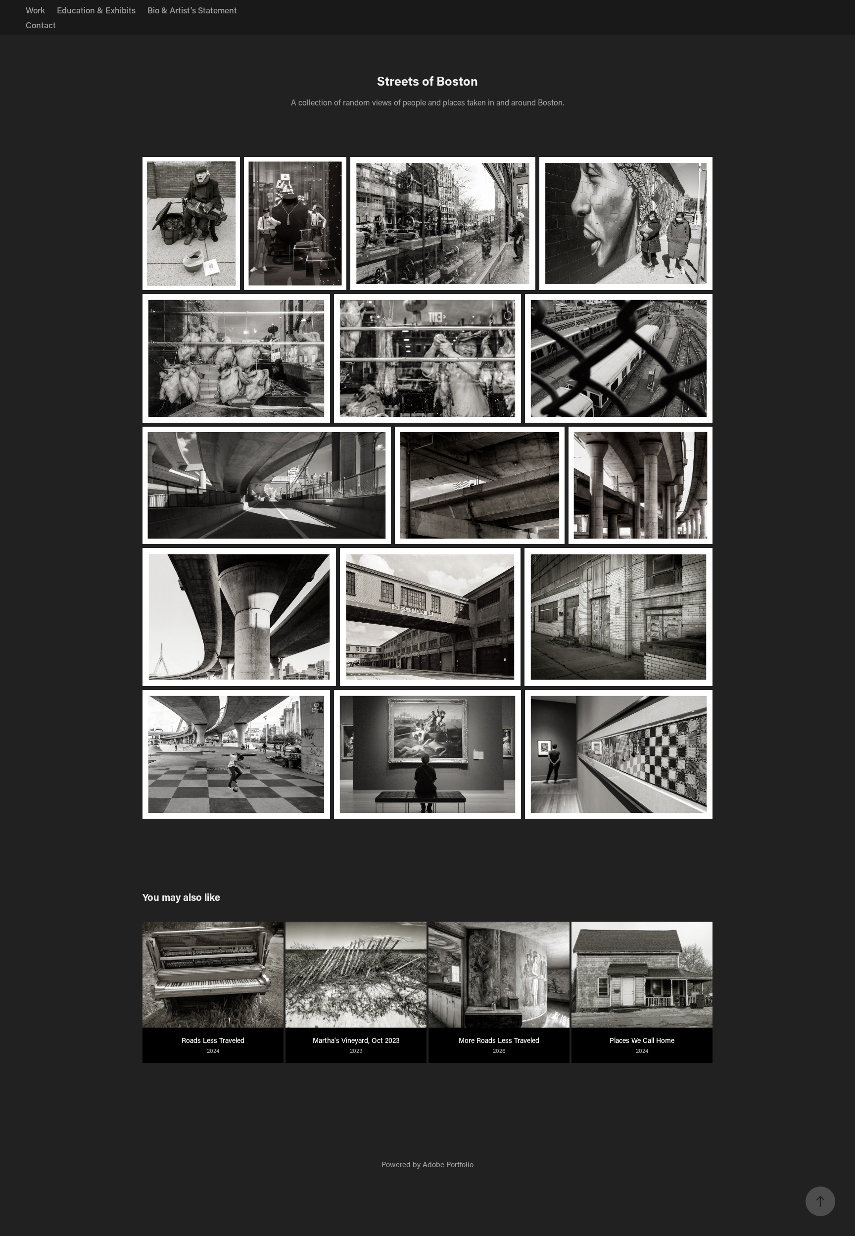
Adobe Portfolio (448, 1164)
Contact (41, 24)
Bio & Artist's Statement (192, 9)
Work (35, 9)
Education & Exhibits (96, 9)
